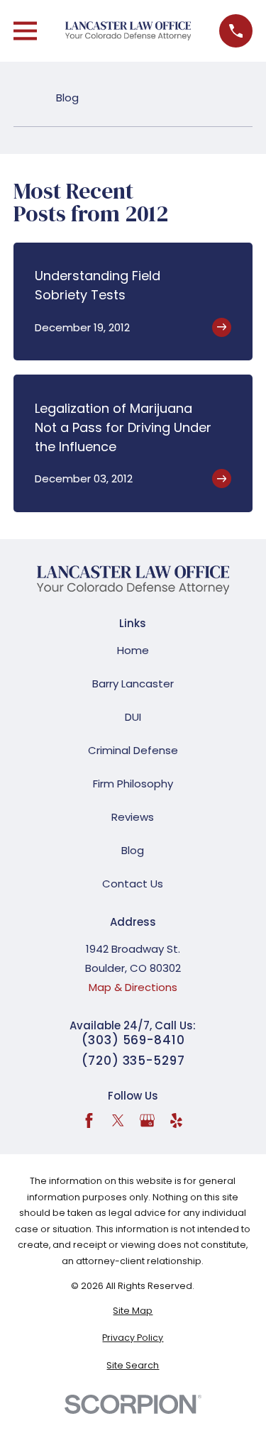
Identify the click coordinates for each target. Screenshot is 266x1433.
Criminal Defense (133, 750)
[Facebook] (89, 1120)
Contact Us (132, 883)
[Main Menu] (25, 31)
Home (133, 650)
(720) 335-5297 (133, 1061)
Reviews (132, 816)
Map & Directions (133, 987)
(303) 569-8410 (133, 1040)
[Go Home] (18, 97)
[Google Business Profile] (147, 1120)
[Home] (128, 31)
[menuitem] (133, 1311)
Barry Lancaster (133, 683)
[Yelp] (176, 1120)
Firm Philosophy (133, 783)
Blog (132, 850)
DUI (133, 716)
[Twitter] (118, 1120)
